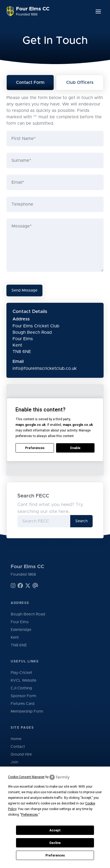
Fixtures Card (22, 704)
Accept (55, 830)
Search (81, 521)
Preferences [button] (29, 814)
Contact (18, 747)
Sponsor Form (23, 696)
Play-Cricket (21, 673)
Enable (75, 448)
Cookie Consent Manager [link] (26, 777)
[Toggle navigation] (98, 11)
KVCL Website (23, 680)
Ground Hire (21, 754)
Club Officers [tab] (79, 82)
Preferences (55, 855)
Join (14, 762)
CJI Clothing (21, 688)
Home (16, 739)
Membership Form (27, 711)
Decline (55, 843)
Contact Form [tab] (30, 82)
